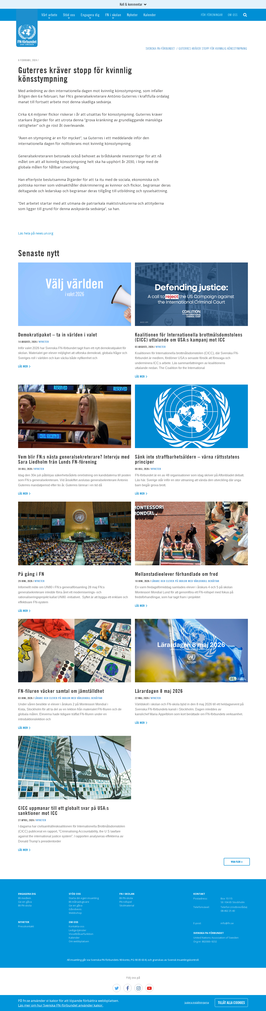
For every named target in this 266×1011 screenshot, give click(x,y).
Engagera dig (90, 14)
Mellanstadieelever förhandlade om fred (176, 574)
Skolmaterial (126, 905)
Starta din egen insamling (84, 898)
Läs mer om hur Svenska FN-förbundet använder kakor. (60, 1005)
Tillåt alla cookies (231, 1002)
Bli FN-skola (25, 905)
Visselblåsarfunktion (81, 934)
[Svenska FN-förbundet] (27, 27)
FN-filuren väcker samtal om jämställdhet (61, 691)
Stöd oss (69, 14)
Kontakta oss (76, 926)
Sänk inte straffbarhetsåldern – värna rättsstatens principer (187, 459)
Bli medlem (24, 898)
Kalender (150, 14)
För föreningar (212, 15)
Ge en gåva (25, 902)
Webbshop (75, 913)
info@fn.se (227, 923)
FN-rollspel (125, 902)
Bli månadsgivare (79, 902)
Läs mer (23, 366)
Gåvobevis (75, 909)
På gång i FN (31, 574)
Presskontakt (26, 926)
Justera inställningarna (197, 1002)
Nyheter (132, 14)
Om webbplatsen (79, 941)
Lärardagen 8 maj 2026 (159, 691)
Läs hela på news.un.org (35, 233)
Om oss (233, 15)
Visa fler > (237, 861)
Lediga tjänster (77, 930)
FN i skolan (113, 14)
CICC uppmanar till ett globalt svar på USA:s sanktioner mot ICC (63, 810)
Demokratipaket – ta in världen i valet (57, 335)
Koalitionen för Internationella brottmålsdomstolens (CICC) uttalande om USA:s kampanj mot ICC (188, 337)
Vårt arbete (49, 14)
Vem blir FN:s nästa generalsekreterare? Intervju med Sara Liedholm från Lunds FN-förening (74, 459)
